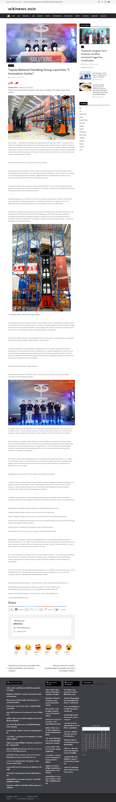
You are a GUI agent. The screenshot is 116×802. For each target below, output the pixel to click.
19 (91, 743)
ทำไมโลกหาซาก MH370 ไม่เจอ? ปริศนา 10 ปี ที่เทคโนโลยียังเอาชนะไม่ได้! (53, 722)
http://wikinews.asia (23, 628)
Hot (13, 16)
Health (81, 129)
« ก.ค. (83, 755)
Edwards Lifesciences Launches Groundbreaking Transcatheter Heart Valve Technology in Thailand (60, 668)
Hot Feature (83, 132)
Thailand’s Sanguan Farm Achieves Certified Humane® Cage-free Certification (94, 55)
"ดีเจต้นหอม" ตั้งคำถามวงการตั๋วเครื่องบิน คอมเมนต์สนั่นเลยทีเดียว (71, 742)
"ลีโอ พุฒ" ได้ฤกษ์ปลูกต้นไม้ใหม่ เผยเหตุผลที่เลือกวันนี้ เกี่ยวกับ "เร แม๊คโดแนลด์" (71, 700)
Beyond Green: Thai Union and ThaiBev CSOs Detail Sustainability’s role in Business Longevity (24, 668)
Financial (26, 16)
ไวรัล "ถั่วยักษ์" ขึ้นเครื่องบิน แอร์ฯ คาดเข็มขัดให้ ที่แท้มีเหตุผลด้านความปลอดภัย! (53, 741)
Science (81, 147)
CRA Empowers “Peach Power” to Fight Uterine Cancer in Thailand (100, 75)
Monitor (95, 16)
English (103, 16)
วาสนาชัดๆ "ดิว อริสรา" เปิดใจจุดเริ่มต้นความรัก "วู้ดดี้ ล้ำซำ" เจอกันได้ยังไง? (71, 725)
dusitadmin (96, 64)
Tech (80, 150)
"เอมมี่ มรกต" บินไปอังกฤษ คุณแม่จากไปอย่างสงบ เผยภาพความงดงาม (71, 769)
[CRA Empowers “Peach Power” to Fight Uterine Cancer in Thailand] (85, 76)
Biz (19, 16)
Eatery (77, 16)
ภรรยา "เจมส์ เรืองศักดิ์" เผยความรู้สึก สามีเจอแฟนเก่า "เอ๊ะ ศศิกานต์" (71, 709)
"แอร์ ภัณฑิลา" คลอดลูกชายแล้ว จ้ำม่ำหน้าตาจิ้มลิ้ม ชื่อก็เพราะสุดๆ (70, 692)
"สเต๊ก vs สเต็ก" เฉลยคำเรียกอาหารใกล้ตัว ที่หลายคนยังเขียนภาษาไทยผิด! (52, 692)
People (47, 16)
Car (33, 16)
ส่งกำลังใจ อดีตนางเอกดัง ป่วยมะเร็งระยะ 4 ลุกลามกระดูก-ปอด (71, 717)
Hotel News (68, 16)
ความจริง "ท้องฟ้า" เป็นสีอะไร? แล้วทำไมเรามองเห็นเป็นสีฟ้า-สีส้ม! (53, 749)
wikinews (22, 77)
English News (83, 120)
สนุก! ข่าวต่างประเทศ (51, 683)
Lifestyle (86, 16)
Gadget (39, 16)
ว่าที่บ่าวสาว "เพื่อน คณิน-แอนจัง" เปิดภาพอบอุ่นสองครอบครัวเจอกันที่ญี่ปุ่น (71, 751)
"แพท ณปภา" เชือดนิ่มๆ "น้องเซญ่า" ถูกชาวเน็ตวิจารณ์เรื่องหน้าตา (70, 734)
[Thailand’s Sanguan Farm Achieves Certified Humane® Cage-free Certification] (94, 36)
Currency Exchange (69, 683)
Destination (57, 16)
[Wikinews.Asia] (8, 16)
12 (91, 739)
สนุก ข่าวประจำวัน (15, 683)
